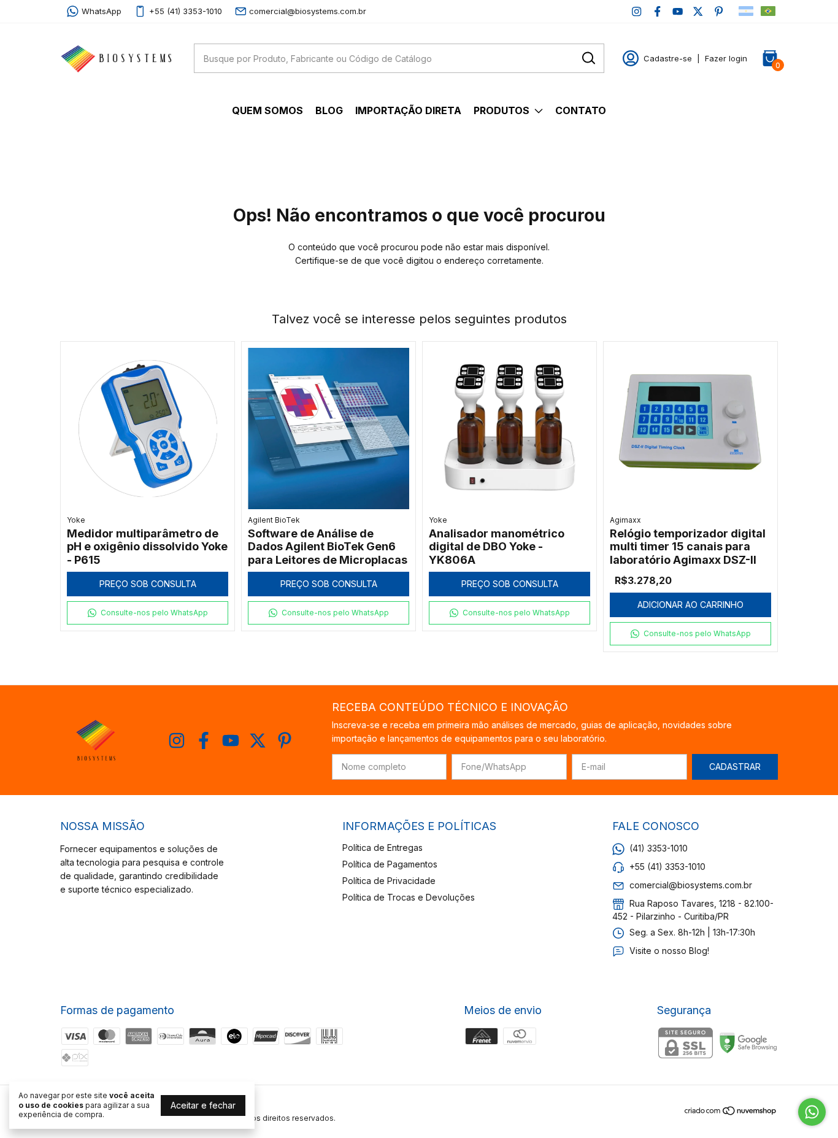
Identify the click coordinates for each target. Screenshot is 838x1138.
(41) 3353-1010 (658, 848)
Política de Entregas (382, 847)
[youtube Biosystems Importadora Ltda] (677, 11)
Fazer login (726, 58)
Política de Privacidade (389, 880)
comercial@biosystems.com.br (307, 11)
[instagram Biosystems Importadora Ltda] (636, 11)
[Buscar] (587, 57)
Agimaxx (625, 520)
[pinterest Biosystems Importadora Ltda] (719, 11)
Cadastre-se (668, 58)
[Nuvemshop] (731, 1112)
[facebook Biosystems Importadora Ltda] (657, 11)
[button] (147, 613)
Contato (580, 110)
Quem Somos (267, 110)
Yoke (76, 520)
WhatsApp (101, 11)
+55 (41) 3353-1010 (185, 11)
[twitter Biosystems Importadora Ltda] (698, 11)
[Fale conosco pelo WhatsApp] (812, 1112)
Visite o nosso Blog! (669, 950)
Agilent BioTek (274, 520)
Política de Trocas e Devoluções (408, 897)
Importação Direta (408, 110)
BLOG (329, 110)
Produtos (501, 110)
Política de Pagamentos (389, 864)
